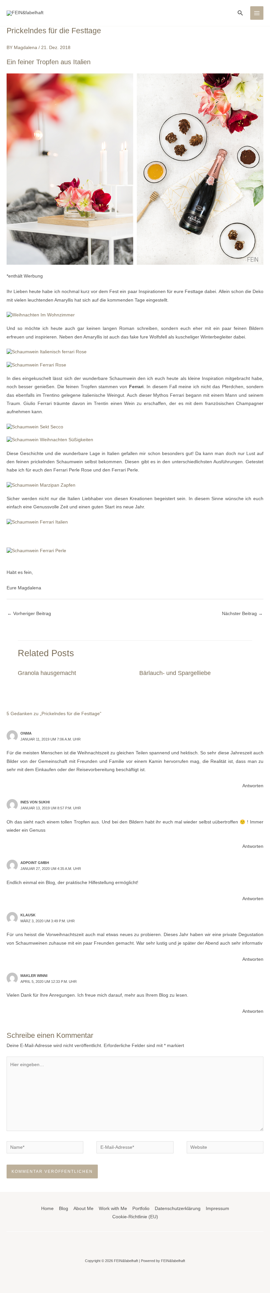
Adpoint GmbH (34, 863)
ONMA (26, 733)
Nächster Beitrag (242, 613)
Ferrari (136, 386)
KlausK (28, 915)
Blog (63, 1208)
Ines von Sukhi (35, 802)
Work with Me (113, 1208)
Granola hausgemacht (47, 672)
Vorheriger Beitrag (29, 613)
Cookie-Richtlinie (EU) (135, 1216)
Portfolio (140, 1208)
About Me (83, 1208)
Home (47, 1208)
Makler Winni (33, 976)
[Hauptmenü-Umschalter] (257, 13)
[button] (240, 13)
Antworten (252, 785)
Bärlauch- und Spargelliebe (175, 672)
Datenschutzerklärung (178, 1208)
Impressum (217, 1208)
